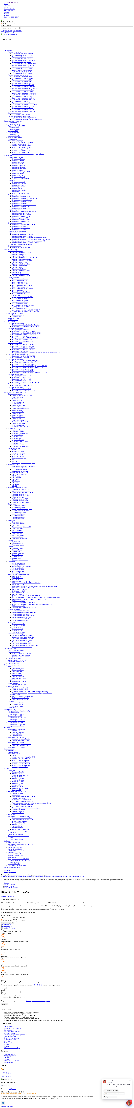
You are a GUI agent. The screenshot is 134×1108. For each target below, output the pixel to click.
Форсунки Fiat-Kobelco (19, 405)
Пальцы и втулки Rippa (19, 823)
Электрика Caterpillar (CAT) (20, 775)
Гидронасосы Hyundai (18, 165)
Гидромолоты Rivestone (19, 681)
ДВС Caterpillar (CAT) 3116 (20, 594)
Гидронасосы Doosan (18, 167)
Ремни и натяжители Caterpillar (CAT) (23, 615)
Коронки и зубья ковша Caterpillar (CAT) (24, 257)
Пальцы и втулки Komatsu (16, 323)
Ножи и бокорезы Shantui (19, 280)
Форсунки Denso (17, 400)
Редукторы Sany (13, 139)
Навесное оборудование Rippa (21, 829)
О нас (6, 4)
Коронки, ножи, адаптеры (12, 249)
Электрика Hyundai (18, 772)
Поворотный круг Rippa (19, 821)
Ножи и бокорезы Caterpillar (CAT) (22, 285)
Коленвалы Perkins (17, 537)
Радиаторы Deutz (17, 436)
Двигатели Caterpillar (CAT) (16, 661)
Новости (7, 870)
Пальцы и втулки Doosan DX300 (22, 385)
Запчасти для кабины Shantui (21, 763)
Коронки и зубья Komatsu (20, 254)
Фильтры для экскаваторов (16, 729)
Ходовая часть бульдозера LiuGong (22, 70)
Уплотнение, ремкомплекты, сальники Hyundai (26, 808)
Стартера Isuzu (16, 558)
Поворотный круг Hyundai (16, 724)
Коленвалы (11, 520)
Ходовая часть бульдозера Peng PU (22, 73)
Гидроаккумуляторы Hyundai (21, 247)
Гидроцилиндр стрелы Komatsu (21, 226)
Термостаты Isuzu (17, 627)
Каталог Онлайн (9, 9)
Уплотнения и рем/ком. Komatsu (22, 806)
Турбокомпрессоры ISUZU (20, 499)
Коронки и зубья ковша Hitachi (21, 252)
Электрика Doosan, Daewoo (20, 788)
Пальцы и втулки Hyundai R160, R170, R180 (25, 361)
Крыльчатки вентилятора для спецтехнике (25, 645)
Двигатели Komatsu (14, 652)
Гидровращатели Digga (19, 684)
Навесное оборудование (11, 665)
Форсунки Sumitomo (18, 402)
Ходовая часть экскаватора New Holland (24, 88)
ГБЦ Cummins (16, 481)
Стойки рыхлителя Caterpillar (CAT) (23, 696)
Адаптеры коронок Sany (19, 303)
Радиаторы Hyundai (18, 440)
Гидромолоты (12, 680)
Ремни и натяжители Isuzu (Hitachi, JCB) (24, 612)
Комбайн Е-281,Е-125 (14, 852)
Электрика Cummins (18, 778)
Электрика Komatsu (18, 780)
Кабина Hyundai (13, 752)
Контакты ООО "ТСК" (11, 17)
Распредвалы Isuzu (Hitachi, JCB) (22, 509)
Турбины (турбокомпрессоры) (17, 487)
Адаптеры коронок (14, 295)
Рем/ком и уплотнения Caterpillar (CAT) (24, 796)
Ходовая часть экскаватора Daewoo (23, 109)
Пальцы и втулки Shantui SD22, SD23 (23, 390)
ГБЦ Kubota (15, 484)
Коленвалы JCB (17, 525)
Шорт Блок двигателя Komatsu (21, 653)
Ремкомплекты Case (18, 811)
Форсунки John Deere (18, 423)
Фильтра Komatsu (17, 735)
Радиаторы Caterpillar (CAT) (20, 433)
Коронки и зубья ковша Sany (20, 274)
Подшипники (12, 832)
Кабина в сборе (9, 749)
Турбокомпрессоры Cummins (21, 491)
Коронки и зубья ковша (15, 251)
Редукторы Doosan (14, 124)
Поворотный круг (10, 709)
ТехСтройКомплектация (12, 2)
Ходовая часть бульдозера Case (21, 62)
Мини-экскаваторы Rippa (12, 867)
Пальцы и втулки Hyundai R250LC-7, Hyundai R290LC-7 (29, 366)
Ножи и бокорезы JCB (19, 290)
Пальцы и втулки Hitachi (15, 328)
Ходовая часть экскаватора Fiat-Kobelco (24, 94)
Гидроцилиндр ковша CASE (20, 221)
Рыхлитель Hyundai (18, 703)
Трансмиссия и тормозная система (18, 836)
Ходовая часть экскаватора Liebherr (23, 90)
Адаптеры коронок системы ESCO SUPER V (26, 310)
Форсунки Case (16, 403)
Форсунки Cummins (18, 412)
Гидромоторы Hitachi (18, 182)
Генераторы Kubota (18, 571)
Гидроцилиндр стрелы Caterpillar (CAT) (24, 224)
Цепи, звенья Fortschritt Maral (17, 865)
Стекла (14, 755)
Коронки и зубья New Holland (21, 270)
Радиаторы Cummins (18, 445)
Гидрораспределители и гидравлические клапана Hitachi (29, 237)
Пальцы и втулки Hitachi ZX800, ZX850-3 (25, 338)
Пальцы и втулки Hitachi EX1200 (22, 339)
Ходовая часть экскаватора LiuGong (23, 98)
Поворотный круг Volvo (15, 722)
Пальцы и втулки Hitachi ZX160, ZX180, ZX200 (26, 333)
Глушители (11, 837)
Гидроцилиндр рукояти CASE (21, 208)
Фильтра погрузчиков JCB (20, 745)
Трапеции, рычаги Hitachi (20, 688)
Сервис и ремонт (9, 10)
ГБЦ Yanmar (15, 479)
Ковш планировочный (19, 678)
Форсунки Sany (16, 418)
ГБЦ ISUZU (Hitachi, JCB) (20, 474)
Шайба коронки (13, 320)
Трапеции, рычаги (13, 686)
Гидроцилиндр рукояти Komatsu (22, 200)
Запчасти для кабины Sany (20, 767)
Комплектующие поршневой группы (23, 463)
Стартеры (11, 546)
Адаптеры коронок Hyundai (20, 298)
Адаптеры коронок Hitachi (20, 300)
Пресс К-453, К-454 (14, 864)
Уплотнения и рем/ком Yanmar (21, 800)
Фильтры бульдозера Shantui (20, 740)
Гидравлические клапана (16, 233)
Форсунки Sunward (18, 425)
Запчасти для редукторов (16, 141)
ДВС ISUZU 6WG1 (18, 579)
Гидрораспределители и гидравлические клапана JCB (28, 241)
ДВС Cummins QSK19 (18, 601)
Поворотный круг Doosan (16, 726)
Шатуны (14, 461)
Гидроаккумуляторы (14, 246)
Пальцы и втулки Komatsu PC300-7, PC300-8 (25, 325)
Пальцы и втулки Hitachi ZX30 (21, 330)
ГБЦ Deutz (15, 482)
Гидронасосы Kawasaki (19, 168)
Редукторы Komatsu (14, 132)
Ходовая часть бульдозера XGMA (22, 71)
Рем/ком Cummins (17, 793)
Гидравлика (8, 155)
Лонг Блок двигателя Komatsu (21, 655)
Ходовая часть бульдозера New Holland (24, 63)
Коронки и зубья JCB (18, 267)
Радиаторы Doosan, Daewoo (20, 441)
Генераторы (11, 561)
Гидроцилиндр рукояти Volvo (21, 196)
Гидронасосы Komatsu (18, 159)
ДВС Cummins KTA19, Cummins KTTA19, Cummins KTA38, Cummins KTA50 (36, 597)
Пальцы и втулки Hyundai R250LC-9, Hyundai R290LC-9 (29, 367)
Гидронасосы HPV (17, 170)
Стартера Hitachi (17, 550)
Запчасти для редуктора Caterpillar (22, 142)
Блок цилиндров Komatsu (20, 468)
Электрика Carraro (17, 786)
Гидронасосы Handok (18, 173)
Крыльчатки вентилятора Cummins (22, 638)
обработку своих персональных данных (38, 1001)
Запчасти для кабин (14, 753)
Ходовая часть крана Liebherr (21, 114)
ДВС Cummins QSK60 (18, 606)
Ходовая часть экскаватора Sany (22, 101)
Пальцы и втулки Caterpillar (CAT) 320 (23, 356)
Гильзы (14, 459)
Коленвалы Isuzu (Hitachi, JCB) (21, 527)
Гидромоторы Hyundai (19, 185)
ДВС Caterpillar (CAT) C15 (20, 592)
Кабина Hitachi (12, 750)
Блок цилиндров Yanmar (19, 469)
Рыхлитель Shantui (17, 706)
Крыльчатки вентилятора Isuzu (21, 643)
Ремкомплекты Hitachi (18, 809)
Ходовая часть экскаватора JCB (21, 81)
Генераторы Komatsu (18, 569)
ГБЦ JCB (14, 486)
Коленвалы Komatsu (18, 522)
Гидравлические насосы (15, 157)
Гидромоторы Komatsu (19, 183)
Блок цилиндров (13, 464)
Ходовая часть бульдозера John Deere (23, 65)
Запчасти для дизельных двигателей (15, 392)
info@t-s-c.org (9, 32)
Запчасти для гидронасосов (20, 178)
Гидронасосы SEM (17, 175)
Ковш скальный (17, 673)
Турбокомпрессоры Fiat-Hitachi (21, 502)
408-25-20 (6, 1073)
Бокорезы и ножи (13, 277)
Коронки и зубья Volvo (19, 269)
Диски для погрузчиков (15, 839)
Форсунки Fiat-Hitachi (18, 417)
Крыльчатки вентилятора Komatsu (22, 635)
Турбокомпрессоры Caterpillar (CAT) (23, 492)
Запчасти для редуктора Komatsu (22, 149)
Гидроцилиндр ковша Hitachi (21, 216)
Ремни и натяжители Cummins (21, 617)
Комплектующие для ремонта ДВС (19, 574)
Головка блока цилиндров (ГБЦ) (18, 472)
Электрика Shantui (17, 783)
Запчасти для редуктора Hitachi (21, 145)
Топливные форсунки (15, 394)
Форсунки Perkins (17, 415)
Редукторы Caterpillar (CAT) (16, 126)
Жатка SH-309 (12, 846)
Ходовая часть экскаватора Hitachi (22, 76)
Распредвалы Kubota (18, 518)
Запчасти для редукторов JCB (21, 150)
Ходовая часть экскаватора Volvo (22, 80)
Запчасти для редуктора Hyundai (22, 147)
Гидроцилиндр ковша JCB (20, 218)
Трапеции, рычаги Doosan (20, 689)
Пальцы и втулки (9, 321)
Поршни (14, 449)
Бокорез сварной (17, 316)
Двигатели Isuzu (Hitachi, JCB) (17, 660)
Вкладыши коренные (18, 453)
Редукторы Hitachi (13, 127)
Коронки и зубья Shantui (19, 262)
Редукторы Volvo (13, 122)
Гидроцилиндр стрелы (15, 223)
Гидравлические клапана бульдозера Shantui (25, 242)
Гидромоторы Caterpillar (19, 190)
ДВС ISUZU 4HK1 (17, 576)
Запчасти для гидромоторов (20, 193)
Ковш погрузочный (18, 676)
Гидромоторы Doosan (18, 187)
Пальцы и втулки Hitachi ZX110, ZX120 (24, 331)
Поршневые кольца (18, 451)
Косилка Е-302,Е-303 (14, 854)
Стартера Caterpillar (18, 553)
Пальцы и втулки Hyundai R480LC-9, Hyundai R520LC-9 (29, 372)
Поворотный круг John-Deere (17, 717)
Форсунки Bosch (17, 410)
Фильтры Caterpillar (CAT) (20, 732)
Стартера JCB (16, 551)
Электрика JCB (16, 790)
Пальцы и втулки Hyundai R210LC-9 (23, 364)
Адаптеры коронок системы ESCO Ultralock (25, 311)
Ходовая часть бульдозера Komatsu (22, 53)
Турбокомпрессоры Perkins (20, 500)
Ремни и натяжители (14, 609)
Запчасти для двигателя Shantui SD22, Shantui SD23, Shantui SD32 (32, 604)
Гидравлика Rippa (17, 827)
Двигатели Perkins (13, 663)
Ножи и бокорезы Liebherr (20, 287)
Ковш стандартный (18, 668)
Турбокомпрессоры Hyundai (20, 495)
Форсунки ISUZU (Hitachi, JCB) (22, 395)
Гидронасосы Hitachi (18, 160)
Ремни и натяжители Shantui (20, 611)
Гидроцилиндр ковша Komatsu (21, 214)
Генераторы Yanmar (18, 573)
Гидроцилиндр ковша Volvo (20, 213)
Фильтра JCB (16, 730)
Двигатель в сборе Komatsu (20, 657)
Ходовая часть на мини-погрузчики (19, 116)
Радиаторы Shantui (17, 435)
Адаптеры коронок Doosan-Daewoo (23, 305)
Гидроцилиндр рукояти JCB (20, 203)
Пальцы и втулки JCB (15, 343)
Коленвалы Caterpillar (18, 528)
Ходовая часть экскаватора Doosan (22, 83)
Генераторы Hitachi (18, 568)
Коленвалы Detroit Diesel (19, 538)
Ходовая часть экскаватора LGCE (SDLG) (25, 104)
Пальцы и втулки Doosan (16, 384)
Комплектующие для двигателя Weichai (24, 607)
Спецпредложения (10, 872)
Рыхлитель (11, 701)
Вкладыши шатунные (18, 454)
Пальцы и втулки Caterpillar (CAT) (18, 354)
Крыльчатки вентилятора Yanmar (22, 640)
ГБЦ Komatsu (16, 476)
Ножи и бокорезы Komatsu (20, 279)
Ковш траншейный (18, 670)
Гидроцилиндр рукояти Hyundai (22, 206)
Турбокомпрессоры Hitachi (20, 494)
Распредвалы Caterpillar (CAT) (21, 512)
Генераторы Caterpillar (18, 563)
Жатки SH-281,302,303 (15, 849)
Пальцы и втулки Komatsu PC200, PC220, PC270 (27, 326)
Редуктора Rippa (17, 826)
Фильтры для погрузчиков (16, 742)
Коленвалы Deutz (17, 533)
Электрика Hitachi (17, 776)
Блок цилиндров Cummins (20, 471)
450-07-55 (6, 1076)
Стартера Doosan (17, 556)
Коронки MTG (16, 272)
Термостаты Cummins (18, 632)
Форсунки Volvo (17, 413)
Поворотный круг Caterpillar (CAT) (19, 711)
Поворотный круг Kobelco (16, 719)
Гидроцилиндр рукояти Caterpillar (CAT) (24, 198)
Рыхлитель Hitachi (17, 704)
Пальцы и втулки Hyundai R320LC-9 (23, 371)
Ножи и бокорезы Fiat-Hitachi (21, 292)
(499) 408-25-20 (37, 985)
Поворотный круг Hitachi (16, 714)
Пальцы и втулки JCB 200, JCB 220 (23, 346)
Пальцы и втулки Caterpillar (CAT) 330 (23, 357)
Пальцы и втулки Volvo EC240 (21, 380)
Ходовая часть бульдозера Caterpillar (23, 55)
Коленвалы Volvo (17, 530)
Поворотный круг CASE (15, 712)
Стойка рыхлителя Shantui (20, 699)
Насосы (10, 540)
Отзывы (6, 15)
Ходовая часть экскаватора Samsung (23, 106)
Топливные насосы (18, 545)
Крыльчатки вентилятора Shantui (22, 647)
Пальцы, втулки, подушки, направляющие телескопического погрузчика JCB (36, 353)
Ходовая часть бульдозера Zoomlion (23, 68)
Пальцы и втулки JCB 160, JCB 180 (23, 344)
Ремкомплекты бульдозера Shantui (22, 804)
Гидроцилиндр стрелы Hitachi (21, 228)
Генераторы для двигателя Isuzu (21, 566)
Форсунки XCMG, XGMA (20, 422)
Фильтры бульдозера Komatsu (21, 739)
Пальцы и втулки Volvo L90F (21, 377)
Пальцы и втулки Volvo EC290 (21, 376)
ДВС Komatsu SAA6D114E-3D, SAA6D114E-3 (26, 583)
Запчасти (7, 5)
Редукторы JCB (13, 131)
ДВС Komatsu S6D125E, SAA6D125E (23, 588)
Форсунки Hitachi (17, 397)
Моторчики (11, 814)
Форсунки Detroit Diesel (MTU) (21, 426)
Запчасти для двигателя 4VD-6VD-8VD (20, 844)
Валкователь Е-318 (14, 842)
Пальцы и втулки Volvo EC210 (21, 379)
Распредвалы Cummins (19, 505)
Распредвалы (12, 504)
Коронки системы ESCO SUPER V (22, 259)
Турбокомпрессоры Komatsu (20, 489)
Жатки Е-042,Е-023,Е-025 (16, 847)
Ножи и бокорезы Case (19, 293)
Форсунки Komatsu (18, 407)
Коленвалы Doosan (17, 532)
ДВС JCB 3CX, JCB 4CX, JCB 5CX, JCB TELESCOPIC (29, 599)
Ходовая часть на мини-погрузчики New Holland (27, 119)
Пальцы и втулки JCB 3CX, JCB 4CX (23, 348)
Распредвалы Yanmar (18, 517)
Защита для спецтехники (16, 313)
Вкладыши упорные (18, 456)
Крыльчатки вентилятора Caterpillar (23, 637)
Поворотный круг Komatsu (16, 721)
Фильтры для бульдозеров (16, 737)
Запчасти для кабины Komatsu (21, 762)
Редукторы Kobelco (14, 136)
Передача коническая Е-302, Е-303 (18, 859)
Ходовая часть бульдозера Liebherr (22, 57)
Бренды (6, 7)
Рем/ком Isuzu (16, 795)
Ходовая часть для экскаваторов (18, 75)
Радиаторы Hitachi (17, 430)
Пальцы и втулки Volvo (15, 374)
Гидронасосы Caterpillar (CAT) (21, 172)
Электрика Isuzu (17, 773)
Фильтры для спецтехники (16, 747)
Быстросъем (11, 707)
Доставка (7, 12)
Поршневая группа (14, 448)
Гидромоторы (12, 180)
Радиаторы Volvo (17, 443)
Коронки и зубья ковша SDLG (21, 275)
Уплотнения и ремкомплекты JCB (22, 801)
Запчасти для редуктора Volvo (21, 144)
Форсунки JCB (16, 399)
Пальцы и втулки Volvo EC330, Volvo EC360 (25, 382)
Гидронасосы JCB (17, 164)
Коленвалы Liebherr (18, 535)
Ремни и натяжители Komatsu (21, 614)
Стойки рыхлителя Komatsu (20, 698)
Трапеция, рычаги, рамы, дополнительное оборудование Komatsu (32, 693)
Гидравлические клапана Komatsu (22, 234)
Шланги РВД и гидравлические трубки (20, 244)
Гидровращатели (13, 683)
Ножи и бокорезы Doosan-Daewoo (22, 288)
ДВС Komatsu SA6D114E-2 (20, 584)
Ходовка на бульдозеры (15, 52)
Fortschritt (7, 841)
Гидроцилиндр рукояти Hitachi (21, 201)
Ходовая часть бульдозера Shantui (22, 58)
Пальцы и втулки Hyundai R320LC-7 (23, 369)
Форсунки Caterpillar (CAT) (20, 408)
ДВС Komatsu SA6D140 (19, 589)
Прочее (6, 768)
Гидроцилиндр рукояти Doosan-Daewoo (24, 205)
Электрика (11, 770)
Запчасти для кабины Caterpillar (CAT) (23, 757)
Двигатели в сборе (10, 648)
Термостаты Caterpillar (18, 624)
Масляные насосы (17, 543)
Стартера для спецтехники (20, 560)
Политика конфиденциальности (11, 1093)
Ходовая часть (8, 50)
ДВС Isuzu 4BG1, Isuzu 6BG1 (21, 581)
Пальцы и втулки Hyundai (16, 359)
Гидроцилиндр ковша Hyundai (21, 219)
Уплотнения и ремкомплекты (17, 791)
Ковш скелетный (17, 675)
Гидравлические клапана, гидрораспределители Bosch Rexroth (31, 239)
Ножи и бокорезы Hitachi (19, 282)
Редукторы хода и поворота (13, 121)
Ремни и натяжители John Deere (22, 619)
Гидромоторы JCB (17, 191)
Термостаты (11, 622)
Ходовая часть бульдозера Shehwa (22, 67)
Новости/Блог (8, 1062)
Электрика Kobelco (18, 781)
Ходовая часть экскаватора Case (22, 96)
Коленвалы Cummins (18, 523)
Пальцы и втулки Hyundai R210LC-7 (23, 362)
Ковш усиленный (17, 671)
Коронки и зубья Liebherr (19, 265)
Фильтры (7, 727)
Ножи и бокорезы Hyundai (20, 283)
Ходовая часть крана (14, 113)
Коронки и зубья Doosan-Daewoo (22, 264)
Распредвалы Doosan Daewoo (21, 510)
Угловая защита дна (18, 315)
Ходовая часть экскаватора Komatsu (23, 78)
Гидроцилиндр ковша (14, 210)
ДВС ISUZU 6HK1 (17, 578)
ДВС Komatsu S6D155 (18, 591)
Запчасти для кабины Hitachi (20, 760)
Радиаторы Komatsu (18, 431)
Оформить (4, 1004)
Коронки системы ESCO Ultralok (22, 260)
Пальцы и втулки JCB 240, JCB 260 (23, 349)
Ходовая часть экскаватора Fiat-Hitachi (24, 93)
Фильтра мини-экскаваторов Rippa (22, 819)
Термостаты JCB (17, 630)
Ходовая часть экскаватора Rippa (22, 818)
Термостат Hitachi (17, 629)
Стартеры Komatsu (17, 548)
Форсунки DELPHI (18, 420)
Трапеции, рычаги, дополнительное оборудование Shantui (30, 691)
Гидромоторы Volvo (18, 188)
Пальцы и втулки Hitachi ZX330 (22, 336)
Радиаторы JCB (16, 438)
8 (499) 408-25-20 (7, 924)
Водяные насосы (17, 541)
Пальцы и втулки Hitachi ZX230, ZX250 (24, 334)
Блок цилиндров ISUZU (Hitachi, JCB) (23, 466)
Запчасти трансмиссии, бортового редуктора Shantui (28, 154)
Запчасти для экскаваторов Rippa (18, 816)
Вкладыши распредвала (19, 458)
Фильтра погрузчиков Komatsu (21, 744)
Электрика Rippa (17, 824)
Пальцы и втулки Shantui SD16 (21, 389)
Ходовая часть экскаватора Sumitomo (23, 111)
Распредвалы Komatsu (18, 507)
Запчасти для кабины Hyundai (21, 758)
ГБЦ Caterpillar (16, 477)
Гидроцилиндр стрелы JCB (20, 229)
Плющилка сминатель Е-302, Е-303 (19, 860)
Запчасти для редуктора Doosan (21, 152)
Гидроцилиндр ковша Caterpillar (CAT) (24, 211)
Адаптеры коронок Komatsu (20, 306)
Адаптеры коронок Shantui (20, 302)
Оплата (6, 14)
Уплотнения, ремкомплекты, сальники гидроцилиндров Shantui (31, 803)
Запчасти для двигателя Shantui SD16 (23, 602)
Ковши (10, 666)
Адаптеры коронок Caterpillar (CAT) (23, 297)
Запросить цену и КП (7, 923)
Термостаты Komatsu (18, 625)
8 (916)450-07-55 (16, 31)
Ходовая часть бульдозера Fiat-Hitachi (23, 60)
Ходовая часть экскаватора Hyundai (23, 85)
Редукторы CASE (13, 134)
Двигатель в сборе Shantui (16, 650)
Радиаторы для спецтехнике (20, 446)
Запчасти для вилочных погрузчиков (19, 831)
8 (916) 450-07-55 (7, 926)
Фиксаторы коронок (14, 318)
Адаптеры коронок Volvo (19, 308)
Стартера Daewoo (17, 555)
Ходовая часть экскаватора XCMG (22, 108)
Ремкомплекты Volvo (18, 798)
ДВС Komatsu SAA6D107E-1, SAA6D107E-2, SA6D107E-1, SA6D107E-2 (34, 586)
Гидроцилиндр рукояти (15, 195)
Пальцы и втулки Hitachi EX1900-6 (22, 341)
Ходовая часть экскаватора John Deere (23, 99)
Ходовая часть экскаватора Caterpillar (23, 86)
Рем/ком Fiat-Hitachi (18, 813)
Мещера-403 (12, 857)
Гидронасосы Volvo (18, 162)
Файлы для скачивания (29, 1093)
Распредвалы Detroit (18, 515)
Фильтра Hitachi (17, 734)
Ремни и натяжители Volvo (20, 620)
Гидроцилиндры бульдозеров (17, 231)
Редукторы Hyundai (14, 129)
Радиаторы (11, 428)
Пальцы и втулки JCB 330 (20, 351)
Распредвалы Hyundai (18, 514)
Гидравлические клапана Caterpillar (23, 236)
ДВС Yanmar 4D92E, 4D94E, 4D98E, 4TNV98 (26, 596)
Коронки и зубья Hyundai (19, 256)
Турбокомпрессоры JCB (19, 497)
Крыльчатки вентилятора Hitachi (22, 642)
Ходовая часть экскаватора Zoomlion (23, 103)
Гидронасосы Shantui (18, 177)
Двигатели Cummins (14, 658)
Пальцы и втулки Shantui (16, 387)
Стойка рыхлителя (14, 694)
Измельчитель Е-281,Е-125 (16, 850)
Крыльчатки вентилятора (16, 634)
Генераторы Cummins (18, 565)
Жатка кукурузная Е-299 (15, 855)
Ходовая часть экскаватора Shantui (22, 91)
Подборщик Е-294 (13, 862)
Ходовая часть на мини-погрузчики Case (24, 118)
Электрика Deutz (17, 785)
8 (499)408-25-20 (6, 31)
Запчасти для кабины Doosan (21, 765)
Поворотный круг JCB (15, 716)
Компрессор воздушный (15, 834)
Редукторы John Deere (15, 137)
